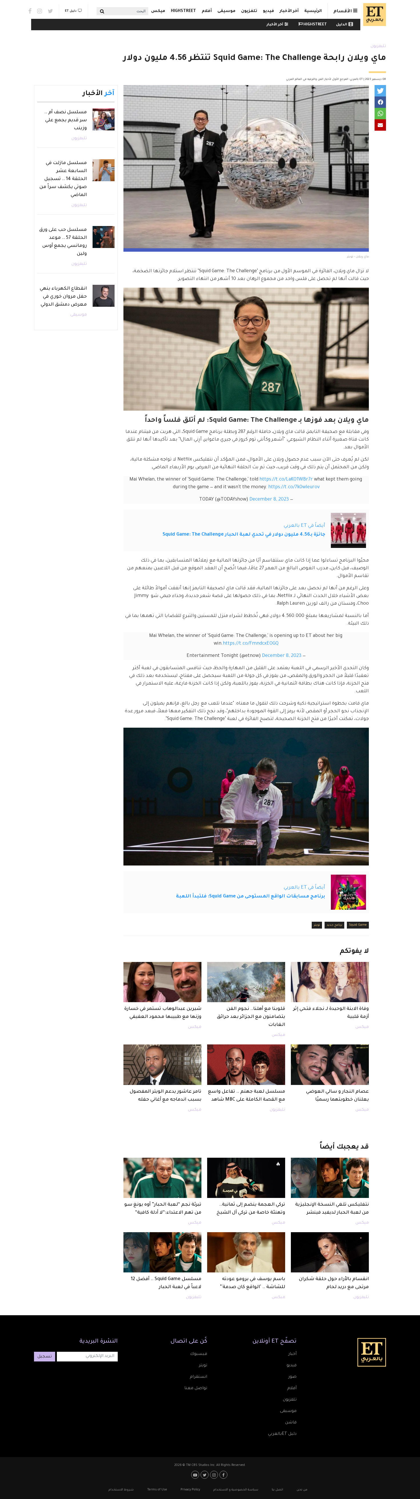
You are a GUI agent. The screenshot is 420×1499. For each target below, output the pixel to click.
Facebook (29, 11)
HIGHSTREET (183, 11)
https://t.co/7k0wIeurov (294, 487)
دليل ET (71, 11)
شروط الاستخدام (121, 1490)
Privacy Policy (190, 1490)
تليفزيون (378, 46)
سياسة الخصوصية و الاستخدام (235, 1490)
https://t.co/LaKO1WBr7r (286, 479)
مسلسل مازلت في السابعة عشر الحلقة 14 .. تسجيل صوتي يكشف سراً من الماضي (63, 179)
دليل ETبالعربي (282, 1434)
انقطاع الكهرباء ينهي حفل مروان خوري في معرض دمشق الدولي (63, 296)
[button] (380, 90)
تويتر (317, 925)
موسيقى (226, 11)
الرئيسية (313, 11)
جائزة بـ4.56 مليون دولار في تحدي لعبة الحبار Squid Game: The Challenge (244, 534)
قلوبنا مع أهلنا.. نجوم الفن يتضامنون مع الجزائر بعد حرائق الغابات (251, 1017)
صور (292, 1377)
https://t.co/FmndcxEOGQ (251, 643)
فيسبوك (198, 1354)
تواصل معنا (195, 1388)
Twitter (50, 11)
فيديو (268, 11)
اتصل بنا (277, 1490)
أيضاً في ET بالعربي (304, 525)
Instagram (39, 11)
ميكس (158, 11)
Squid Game (358, 925)
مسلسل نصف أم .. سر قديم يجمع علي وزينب (65, 120)
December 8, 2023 (269, 499)
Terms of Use (157, 1490)
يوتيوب (196, 1475)
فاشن (291, 1423)
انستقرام (198, 1377)
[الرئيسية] (373, 14)
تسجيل (44, 1357)
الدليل (341, 25)
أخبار (292, 1354)
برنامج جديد (334, 925)
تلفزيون (249, 11)
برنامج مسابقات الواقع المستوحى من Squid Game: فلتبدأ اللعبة (250, 896)
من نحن (302, 1490)
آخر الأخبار (289, 11)
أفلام (207, 11)
